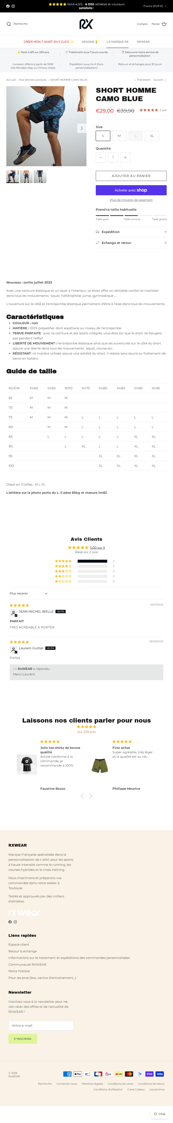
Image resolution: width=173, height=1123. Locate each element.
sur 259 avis (87, 732)
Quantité (103, 148)
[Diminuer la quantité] (101, 157)
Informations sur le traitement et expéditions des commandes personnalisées (69, 958)
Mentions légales (92, 1083)
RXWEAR (143, 42)
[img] (19, 605)
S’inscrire (23, 1038)
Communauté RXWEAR (27, 964)
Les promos (157, 1089)
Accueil (11, 80)
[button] (63, 561)
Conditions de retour (151, 1083)
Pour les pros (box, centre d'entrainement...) (42, 978)
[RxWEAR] (86, 24)
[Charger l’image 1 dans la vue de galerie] (46, 126)
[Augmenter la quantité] (125, 157)
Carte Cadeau (136, 1089)
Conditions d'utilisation (108, 1089)
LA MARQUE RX (117, 42)
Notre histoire (19, 971)
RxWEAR (14, 1076)
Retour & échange (22, 951)
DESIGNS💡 (90, 42)
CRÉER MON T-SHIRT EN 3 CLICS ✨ (48, 42)
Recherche (45, 1083)
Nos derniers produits (33, 80)
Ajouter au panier (131, 176)
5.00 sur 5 (97, 548)
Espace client (18, 944)
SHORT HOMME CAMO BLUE (68, 80)
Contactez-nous (67, 1083)
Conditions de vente (120, 1083)
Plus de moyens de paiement (131, 200)
